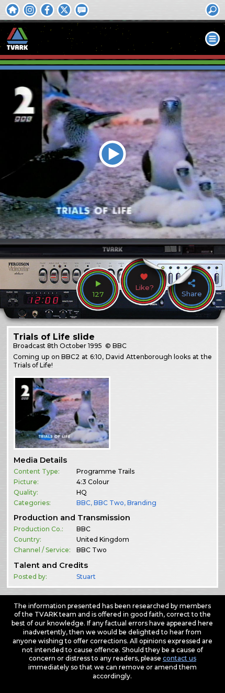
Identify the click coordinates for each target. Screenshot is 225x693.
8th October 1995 (74, 346)
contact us (179, 658)
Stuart (86, 576)
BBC (83, 503)
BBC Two (109, 503)
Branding (141, 503)
